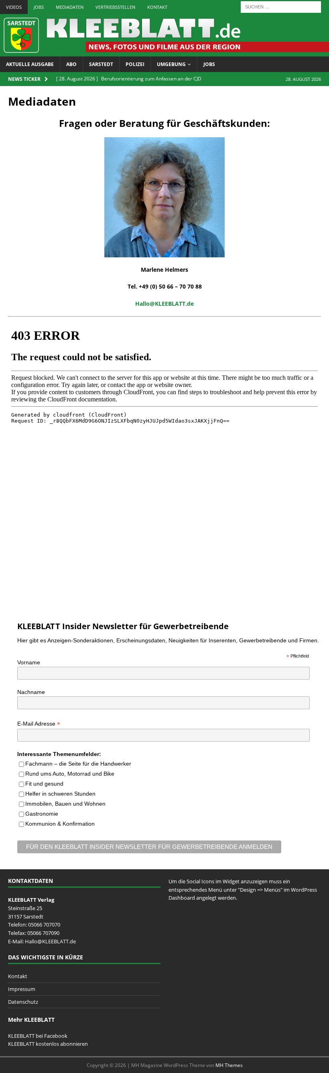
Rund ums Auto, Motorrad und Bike (69, 773)
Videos (14, 7)
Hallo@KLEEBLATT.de (50, 941)
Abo (71, 64)
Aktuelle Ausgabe (30, 64)
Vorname (28, 662)
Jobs (39, 7)
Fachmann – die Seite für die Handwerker (78, 763)
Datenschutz (23, 1001)
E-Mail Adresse (38, 724)
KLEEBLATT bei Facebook (37, 1035)
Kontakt (157, 7)
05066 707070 (44, 924)
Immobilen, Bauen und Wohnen (65, 803)
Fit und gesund (44, 783)
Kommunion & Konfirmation (60, 823)
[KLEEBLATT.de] (164, 52)
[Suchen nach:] (281, 6)
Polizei (135, 64)
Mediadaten (69, 7)
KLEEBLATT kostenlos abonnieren (48, 1043)
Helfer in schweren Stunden (60, 793)
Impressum (21, 989)
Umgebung (171, 64)
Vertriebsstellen (115, 7)
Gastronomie (41, 813)
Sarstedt (101, 64)
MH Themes (229, 1065)
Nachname (31, 692)
